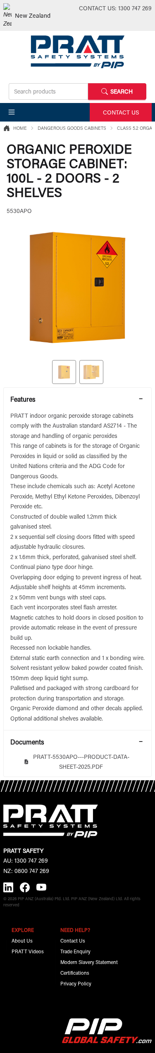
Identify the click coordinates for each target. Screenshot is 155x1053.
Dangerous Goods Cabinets (72, 128)
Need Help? (75, 930)
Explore (23, 930)
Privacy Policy (75, 983)
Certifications (74, 972)
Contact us (121, 112)
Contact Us (72, 940)
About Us (22, 940)
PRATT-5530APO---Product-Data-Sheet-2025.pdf (81, 761)
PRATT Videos (28, 951)
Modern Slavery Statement (89, 962)
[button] (11, 112)
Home (20, 128)
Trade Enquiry (75, 951)
